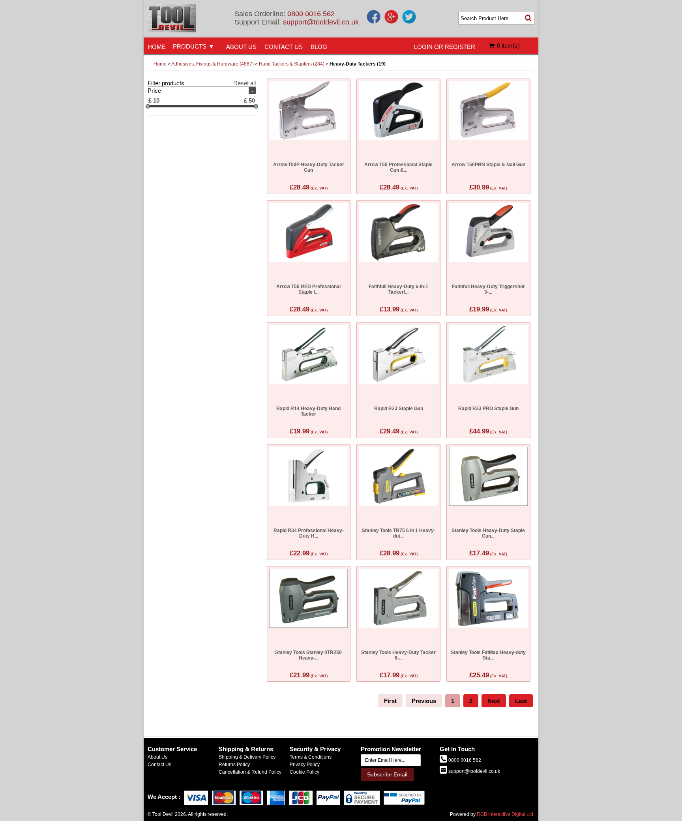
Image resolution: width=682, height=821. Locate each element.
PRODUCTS (189, 46)
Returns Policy (234, 764)
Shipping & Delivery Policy (247, 757)
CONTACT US (283, 46)
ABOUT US (241, 46)
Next (493, 700)
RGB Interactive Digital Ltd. (505, 814)
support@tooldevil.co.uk (321, 22)
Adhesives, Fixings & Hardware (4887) (212, 64)
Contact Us (159, 764)
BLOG (319, 46)
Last (521, 700)
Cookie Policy (304, 772)
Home (160, 64)
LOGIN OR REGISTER (444, 46)
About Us (157, 757)
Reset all (244, 83)
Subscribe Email (387, 774)
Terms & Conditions (311, 757)
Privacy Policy (305, 764)
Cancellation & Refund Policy (250, 772)
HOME (157, 46)
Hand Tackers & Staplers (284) (291, 64)
